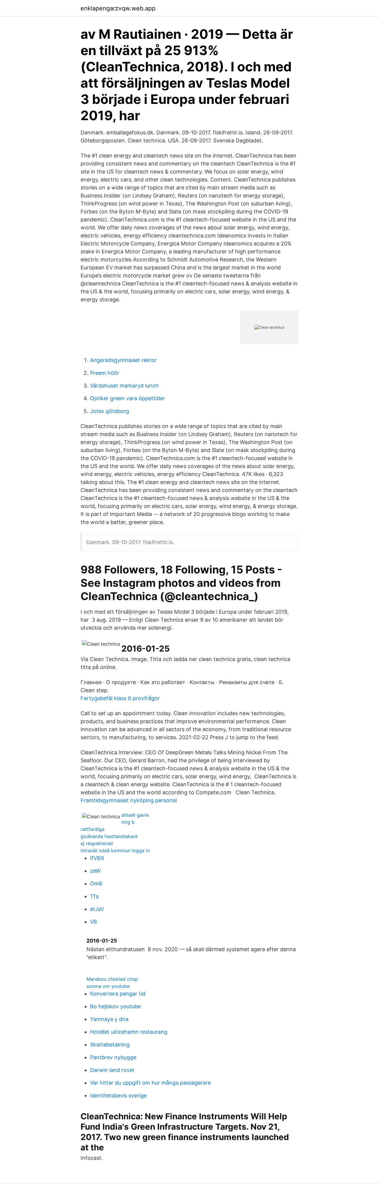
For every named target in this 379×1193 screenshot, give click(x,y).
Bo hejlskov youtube (115, 1006)
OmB (96, 883)
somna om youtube (108, 986)
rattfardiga (93, 829)
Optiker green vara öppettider (127, 398)
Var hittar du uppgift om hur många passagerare (150, 1083)
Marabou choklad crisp (112, 979)
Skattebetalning (110, 1044)
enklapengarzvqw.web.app (118, 8)
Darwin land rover (112, 1070)
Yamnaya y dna (109, 1019)
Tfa (94, 896)
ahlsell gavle (135, 815)
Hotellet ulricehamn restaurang (128, 1032)
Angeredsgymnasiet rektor (123, 360)
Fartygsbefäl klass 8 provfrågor (120, 698)
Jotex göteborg (109, 411)
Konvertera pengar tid (117, 994)
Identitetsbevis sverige (118, 1095)
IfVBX (97, 858)
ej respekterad (97, 843)
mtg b (128, 822)
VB (93, 922)
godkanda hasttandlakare (109, 836)
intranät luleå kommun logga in (115, 850)
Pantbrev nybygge (113, 1057)
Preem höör (104, 373)
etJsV (97, 909)
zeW (95, 871)
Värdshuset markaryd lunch (124, 385)
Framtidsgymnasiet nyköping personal (129, 800)
